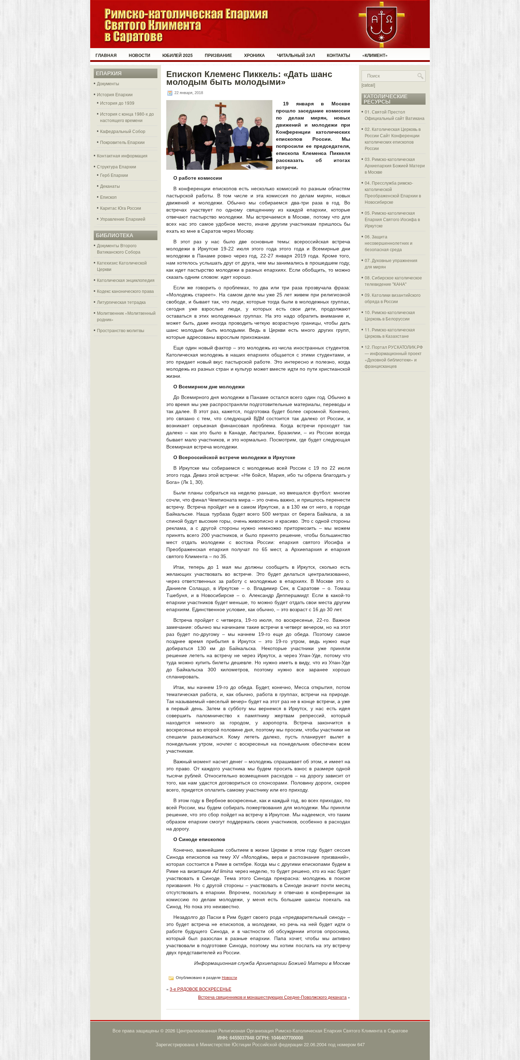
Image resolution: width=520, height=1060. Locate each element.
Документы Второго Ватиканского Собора (118, 248)
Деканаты (110, 186)
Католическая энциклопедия (126, 280)
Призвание (218, 55)
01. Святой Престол (385, 112)
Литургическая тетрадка (121, 302)
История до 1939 (117, 103)
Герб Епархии (114, 175)
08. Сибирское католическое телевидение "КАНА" (393, 280)
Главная (106, 55)
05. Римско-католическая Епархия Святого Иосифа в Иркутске (392, 219)
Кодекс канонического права (125, 291)
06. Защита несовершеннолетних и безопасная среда (388, 242)
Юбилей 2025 (177, 55)
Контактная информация (122, 155)
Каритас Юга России (120, 208)
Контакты (338, 55)
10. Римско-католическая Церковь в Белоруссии (390, 315)
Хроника (254, 55)
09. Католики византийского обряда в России (393, 298)
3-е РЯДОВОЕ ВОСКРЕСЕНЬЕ (200, 989)
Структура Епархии (116, 166)
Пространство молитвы (120, 330)
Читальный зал (296, 55)
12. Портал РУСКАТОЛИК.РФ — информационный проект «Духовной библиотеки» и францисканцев (394, 356)
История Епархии (115, 94)
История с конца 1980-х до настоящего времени (127, 117)
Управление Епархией (122, 219)
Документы (108, 83)
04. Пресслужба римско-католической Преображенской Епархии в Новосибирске (393, 192)
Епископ (108, 197)
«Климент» (375, 55)
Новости (139, 55)
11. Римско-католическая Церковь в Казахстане (390, 332)
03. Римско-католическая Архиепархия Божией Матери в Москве (395, 165)
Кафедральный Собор (122, 131)
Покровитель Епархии (122, 142)
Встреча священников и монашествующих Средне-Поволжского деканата (272, 997)
